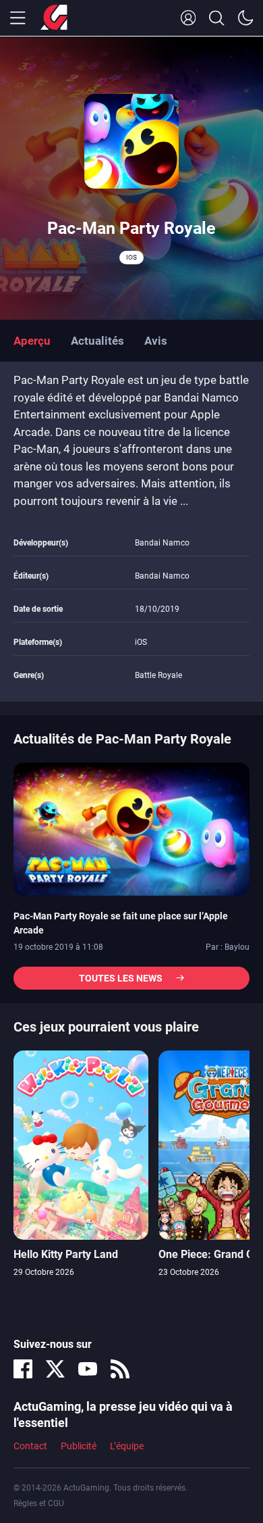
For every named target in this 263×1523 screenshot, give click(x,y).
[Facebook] (22, 1368)
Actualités (97, 340)
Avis (155, 340)
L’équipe (127, 1446)
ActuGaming (53, 18)
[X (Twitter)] (55, 1368)
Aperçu (32, 340)
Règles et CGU (38, 1503)
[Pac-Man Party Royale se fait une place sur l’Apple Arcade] (131, 828)
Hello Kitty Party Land (65, 1254)
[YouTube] (87, 1368)
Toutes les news (121, 978)
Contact (30, 1446)
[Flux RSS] (120, 1368)
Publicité (78, 1446)
